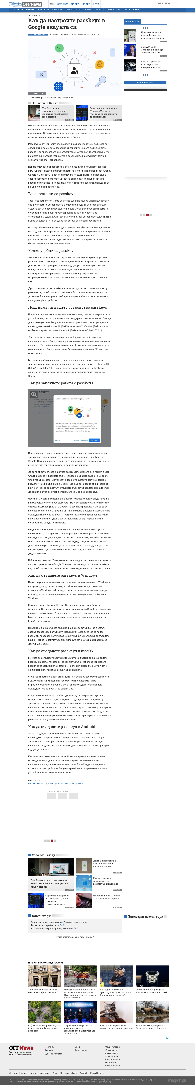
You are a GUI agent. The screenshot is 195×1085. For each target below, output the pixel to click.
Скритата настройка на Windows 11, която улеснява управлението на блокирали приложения (103, 114)
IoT (119, 10)
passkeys (41, 784)
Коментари (41, 916)
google (31, 784)
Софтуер (30, 10)
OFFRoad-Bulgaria (68, 1073)
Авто (96, 4)
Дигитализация (73, 10)
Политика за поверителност (112, 1057)
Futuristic (110, 10)
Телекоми (57, 10)
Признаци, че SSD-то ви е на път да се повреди (106, 897)
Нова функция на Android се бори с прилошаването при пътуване (153, 36)
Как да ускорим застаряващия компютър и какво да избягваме (105, 882)
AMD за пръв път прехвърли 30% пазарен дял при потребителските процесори (151, 67)
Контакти (49, 1047)
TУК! (62, 925)
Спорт (86, 4)
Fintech (87, 10)
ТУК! (76, 928)
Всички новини (145, 82)
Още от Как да (43, 855)
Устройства (17, 10)
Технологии (43, 10)
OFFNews (13, 1073)
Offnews (62, 4)
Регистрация (81, 1050)
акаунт (51, 784)
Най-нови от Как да (45, 103)
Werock (83, 1073)
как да (59, 784)
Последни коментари (145, 916)
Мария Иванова (38, 35)
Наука (75, 4)
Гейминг (98, 10)
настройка (70, 784)
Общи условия (112, 1047)
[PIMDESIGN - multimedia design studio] (176, 1081)
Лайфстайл (44, 1073)
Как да (127, 10)
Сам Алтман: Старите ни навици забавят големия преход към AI (152, 51)
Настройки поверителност (112, 1064)
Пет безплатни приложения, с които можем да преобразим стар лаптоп (55, 112)
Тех (52, 4)
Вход (77, 1047)
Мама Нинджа (97, 1073)
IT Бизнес (137, 10)
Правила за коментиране (111, 1051)
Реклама (49, 1050)
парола (81, 784)
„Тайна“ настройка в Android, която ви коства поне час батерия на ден (104, 865)
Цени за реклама (53, 1053)
